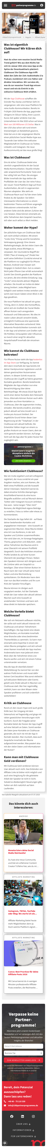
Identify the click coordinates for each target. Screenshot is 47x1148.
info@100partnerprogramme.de (23, 1105)
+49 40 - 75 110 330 (16, 1101)
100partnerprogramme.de (12, 37)
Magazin (28, 37)
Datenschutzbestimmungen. (23, 1073)
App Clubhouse (18, 98)
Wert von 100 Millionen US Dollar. (19, 124)
